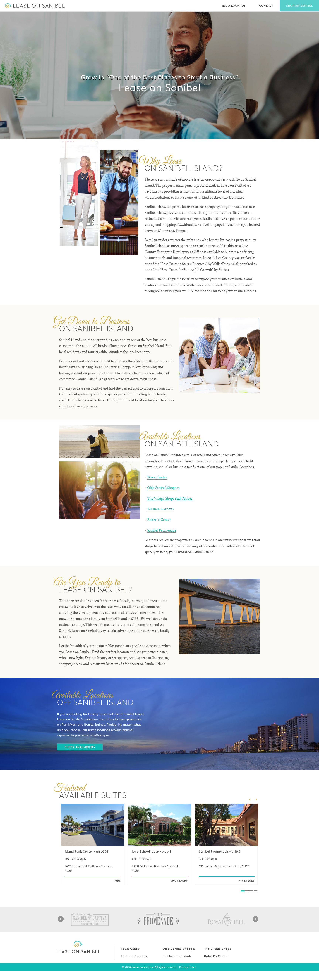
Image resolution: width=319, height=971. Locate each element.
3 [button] (251, 890)
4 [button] (255, 890)
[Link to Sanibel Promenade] (226, 844)
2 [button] (247, 890)
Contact (266, 5)
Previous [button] (60, 919)
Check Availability (79, 747)
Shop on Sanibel (299, 5)
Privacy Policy (187, 967)
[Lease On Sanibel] (35, 5)
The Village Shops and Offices (169, 498)
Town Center (157, 477)
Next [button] (255, 919)
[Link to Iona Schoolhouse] (159, 844)
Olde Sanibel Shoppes (163, 488)
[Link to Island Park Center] (92, 844)
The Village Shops (217, 948)
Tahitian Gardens (160, 509)
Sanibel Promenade (161, 530)
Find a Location (233, 5)
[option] (92, 844)
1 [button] (243, 890)
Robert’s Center (159, 519)
